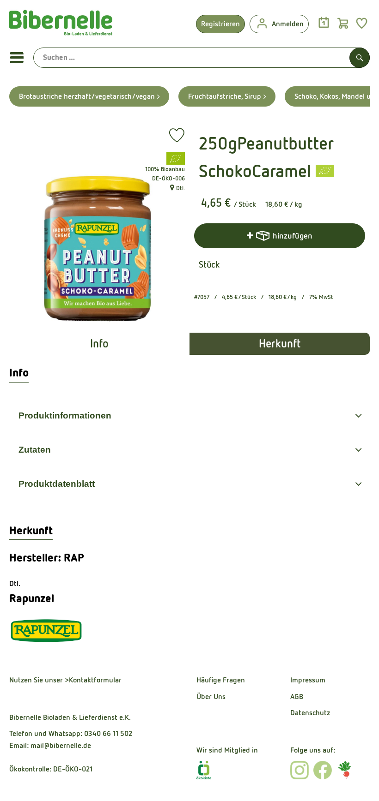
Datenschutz (310, 712)
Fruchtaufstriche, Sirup (224, 96)
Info (99, 343)
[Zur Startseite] (60, 25)
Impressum (307, 679)
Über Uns (211, 696)
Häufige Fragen (220, 679)
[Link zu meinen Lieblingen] (362, 23)
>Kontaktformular (93, 679)
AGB (296, 696)
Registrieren (220, 23)
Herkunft (279, 343)
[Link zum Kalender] (324, 23)
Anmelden (288, 23)
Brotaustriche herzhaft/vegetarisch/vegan (87, 96)
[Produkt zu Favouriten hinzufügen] (177, 135)
